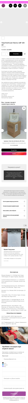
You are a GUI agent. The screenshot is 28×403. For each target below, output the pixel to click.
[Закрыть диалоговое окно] (27, 328)
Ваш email (5, 356)
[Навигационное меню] (25, 5)
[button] (10, 5)
